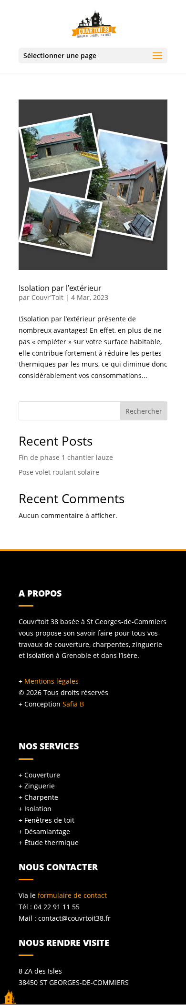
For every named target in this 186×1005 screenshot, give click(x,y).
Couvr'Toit (47, 297)
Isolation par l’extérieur (60, 288)
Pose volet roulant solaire (59, 472)
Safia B (73, 703)
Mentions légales (51, 681)
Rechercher (143, 411)
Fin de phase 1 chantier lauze (66, 457)
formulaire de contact (72, 895)
